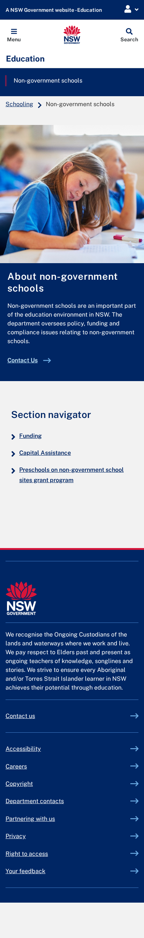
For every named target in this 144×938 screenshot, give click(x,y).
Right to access (27, 853)
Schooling (19, 104)
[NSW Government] (72, 598)
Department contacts (35, 801)
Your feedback (25, 871)
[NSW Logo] (72, 34)
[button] (13, 34)
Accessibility (23, 748)
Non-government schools (48, 80)
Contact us (20, 715)
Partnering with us (30, 818)
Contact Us (22, 360)
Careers (16, 766)
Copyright (19, 783)
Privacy (16, 836)
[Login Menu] (131, 9)
